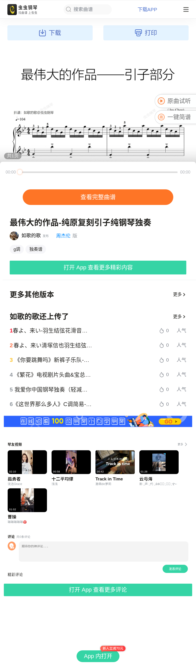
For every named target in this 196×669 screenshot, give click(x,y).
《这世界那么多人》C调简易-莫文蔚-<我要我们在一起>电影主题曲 (52, 404)
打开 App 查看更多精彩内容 (98, 267)
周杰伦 (63, 235)
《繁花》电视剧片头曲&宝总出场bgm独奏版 (53, 375)
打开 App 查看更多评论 (98, 589)
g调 (17, 249)
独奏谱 (35, 249)
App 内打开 (98, 656)
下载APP (147, 9)
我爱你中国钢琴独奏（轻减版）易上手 (53, 390)
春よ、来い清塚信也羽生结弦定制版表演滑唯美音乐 (53, 345)
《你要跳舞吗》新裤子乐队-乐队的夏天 (54, 360)
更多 (177, 294)
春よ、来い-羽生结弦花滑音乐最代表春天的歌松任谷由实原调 (52, 330)
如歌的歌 (31, 235)
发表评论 (175, 569)
